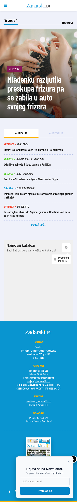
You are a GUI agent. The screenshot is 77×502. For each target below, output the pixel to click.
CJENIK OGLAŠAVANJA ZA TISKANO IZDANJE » (38, 388)
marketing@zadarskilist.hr (42, 377)
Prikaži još (37, 224)
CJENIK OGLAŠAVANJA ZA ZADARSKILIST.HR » (38, 384)
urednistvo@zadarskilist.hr (39, 401)
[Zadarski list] (38, 5)
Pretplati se (45, 490)
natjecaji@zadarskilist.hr (38, 381)
